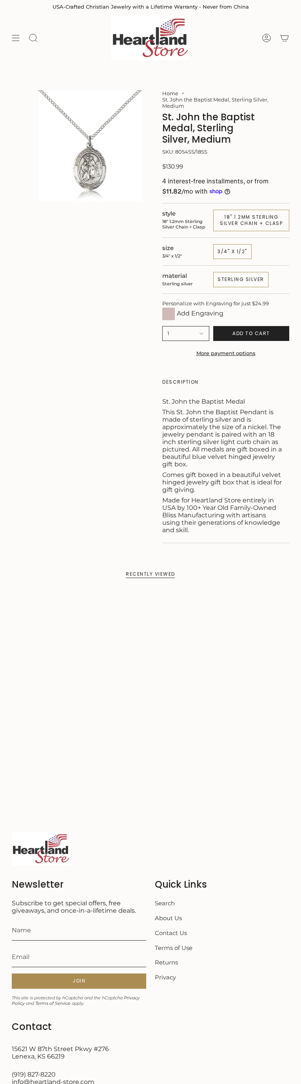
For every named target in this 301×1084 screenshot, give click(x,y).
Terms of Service (53, 1003)
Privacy (165, 977)
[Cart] (285, 38)
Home (170, 93)
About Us (168, 918)
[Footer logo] (41, 849)
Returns (166, 962)
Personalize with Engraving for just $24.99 (215, 303)
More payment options (226, 353)
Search (165, 903)
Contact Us (171, 933)
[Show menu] (16, 38)
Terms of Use (173, 948)
